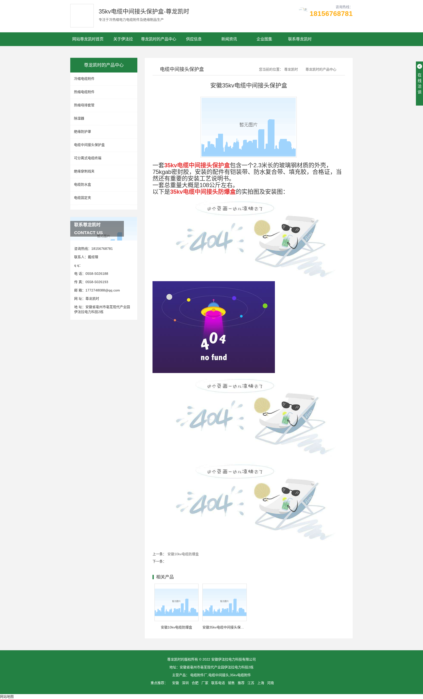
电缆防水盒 (82, 184)
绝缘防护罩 (82, 131)
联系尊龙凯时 (300, 39)
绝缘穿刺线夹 (84, 171)
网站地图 (7, 697)
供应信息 (194, 39)
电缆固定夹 (82, 198)
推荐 (241, 683)
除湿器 (79, 118)
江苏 (250, 683)
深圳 (185, 683)
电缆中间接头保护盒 (89, 145)
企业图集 (264, 39)
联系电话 (218, 683)
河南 (270, 683)
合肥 (195, 683)
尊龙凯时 (92, 299)
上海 (260, 683)
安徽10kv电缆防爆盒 (183, 554)
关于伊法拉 (123, 39)
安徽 (175, 683)
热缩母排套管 (84, 105)
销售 (231, 683)
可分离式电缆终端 (87, 158)
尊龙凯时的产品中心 (158, 39)
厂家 (204, 683)
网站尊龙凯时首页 (88, 39)
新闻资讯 (229, 39)
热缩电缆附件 (84, 92)
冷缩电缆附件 (84, 79)
